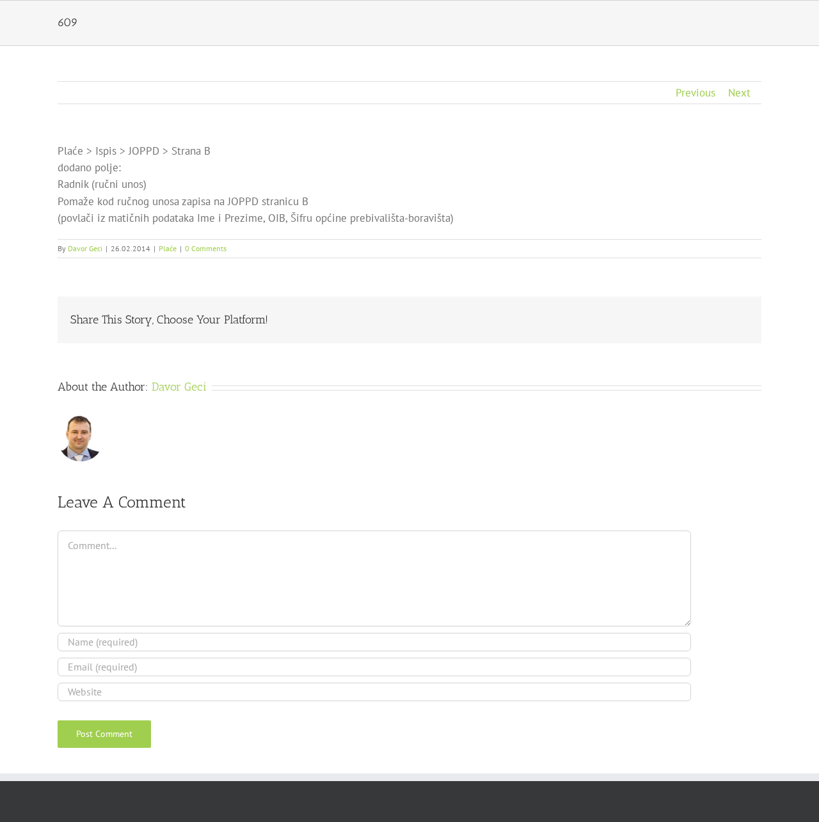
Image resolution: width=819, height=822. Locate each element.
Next (739, 93)
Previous (695, 93)
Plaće (168, 248)
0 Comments (206, 248)
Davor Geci (85, 248)
